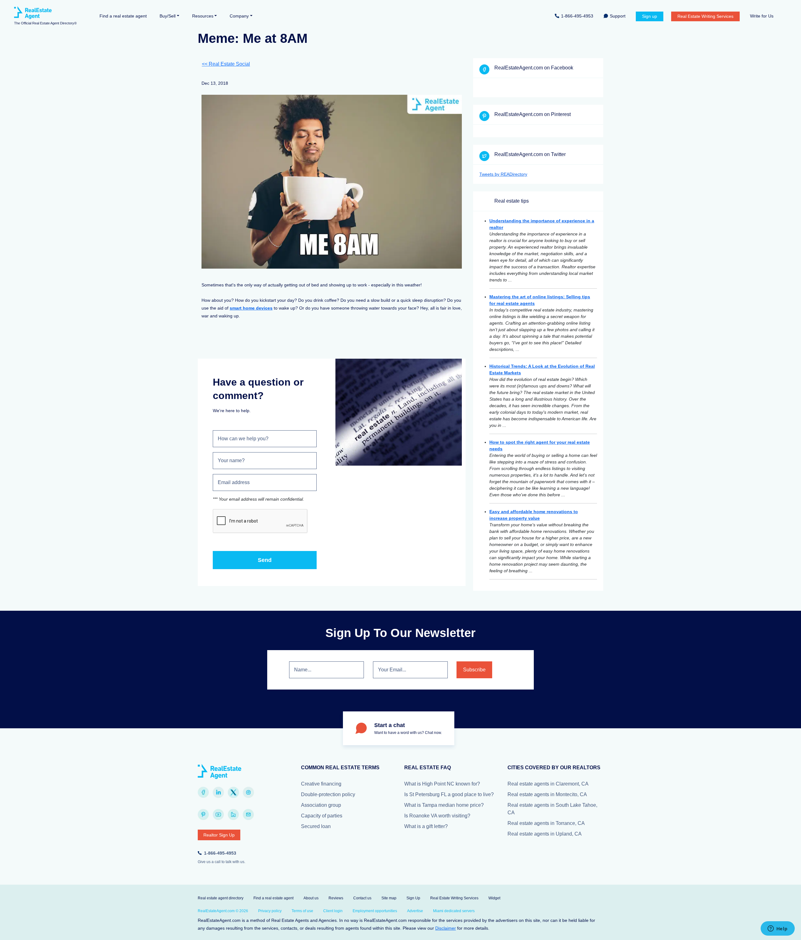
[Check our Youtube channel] (218, 814)
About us (311, 898)
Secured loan (316, 826)
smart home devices (251, 308)
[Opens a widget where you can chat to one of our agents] (777, 929)
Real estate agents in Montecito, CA (547, 794)
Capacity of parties (321, 815)
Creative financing (321, 783)
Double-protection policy (328, 794)
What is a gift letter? (426, 826)
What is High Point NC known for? (442, 783)
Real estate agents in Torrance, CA (546, 823)
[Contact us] (248, 814)
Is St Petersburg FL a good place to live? (449, 794)
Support (617, 15)
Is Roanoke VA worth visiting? (437, 815)
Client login (333, 911)
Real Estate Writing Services (705, 16)
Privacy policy (270, 911)
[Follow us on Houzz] (233, 814)
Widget (494, 898)
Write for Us (761, 15)
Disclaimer (445, 928)
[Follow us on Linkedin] (218, 792)
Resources (202, 15)
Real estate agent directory (220, 898)
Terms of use (302, 911)
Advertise (415, 911)
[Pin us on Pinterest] (203, 814)
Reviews (336, 898)
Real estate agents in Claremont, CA (548, 783)
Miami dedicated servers (454, 911)
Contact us (362, 898)
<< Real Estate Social (226, 64)
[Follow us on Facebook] (203, 792)
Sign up (649, 16)
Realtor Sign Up (219, 834)
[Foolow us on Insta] (248, 792)
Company (239, 15)
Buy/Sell (168, 15)
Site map (388, 898)
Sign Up (413, 898)
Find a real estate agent (123, 15)
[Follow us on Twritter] (233, 792)
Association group (321, 805)
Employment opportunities (375, 911)
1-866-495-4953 (577, 15)
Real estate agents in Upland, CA (545, 833)
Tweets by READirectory (503, 174)
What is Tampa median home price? (444, 805)
